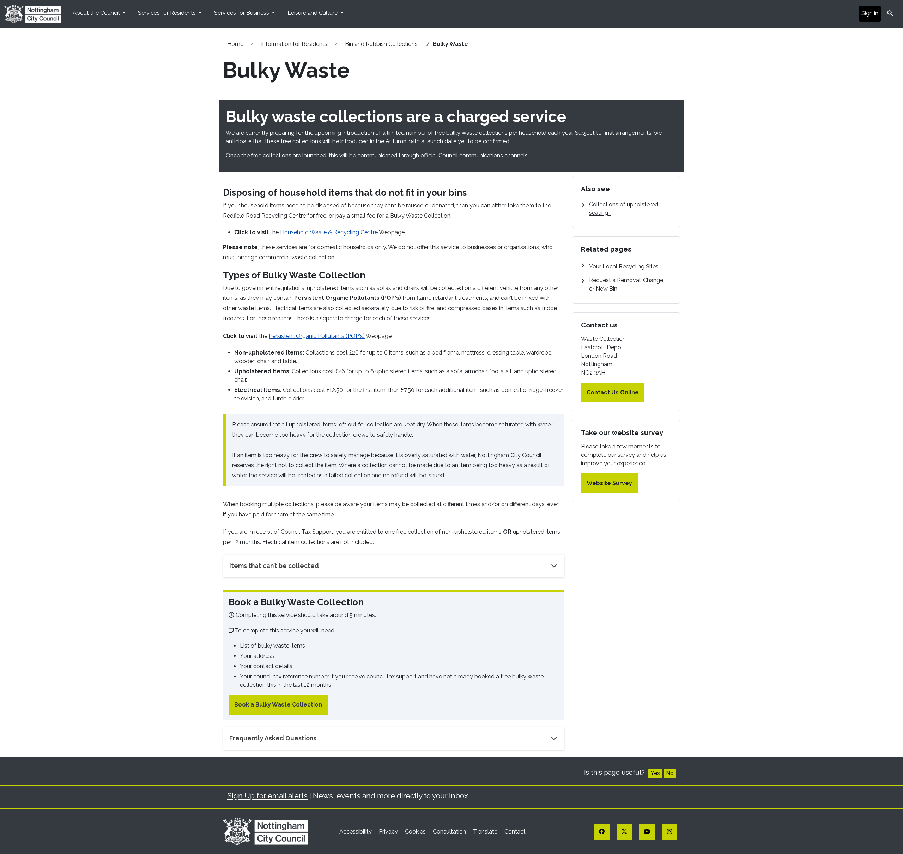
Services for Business (242, 13)
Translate (486, 831)
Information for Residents (294, 44)
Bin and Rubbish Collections (381, 44)
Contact (515, 831)
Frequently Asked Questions (272, 738)
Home (235, 44)
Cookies (416, 831)
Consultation (450, 831)
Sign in (869, 13)
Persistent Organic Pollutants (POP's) (317, 336)
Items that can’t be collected (274, 565)
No (670, 773)
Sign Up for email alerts (267, 795)
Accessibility (356, 831)
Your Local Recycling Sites (624, 266)
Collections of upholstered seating (623, 208)
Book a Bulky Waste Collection (278, 704)
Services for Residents (167, 13)
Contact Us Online (613, 392)
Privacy (389, 831)
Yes (655, 773)
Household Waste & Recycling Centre (329, 232)
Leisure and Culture (313, 13)
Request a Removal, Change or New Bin (626, 284)
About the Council (97, 13)
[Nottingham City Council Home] (265, 831)
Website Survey (609, 483)
